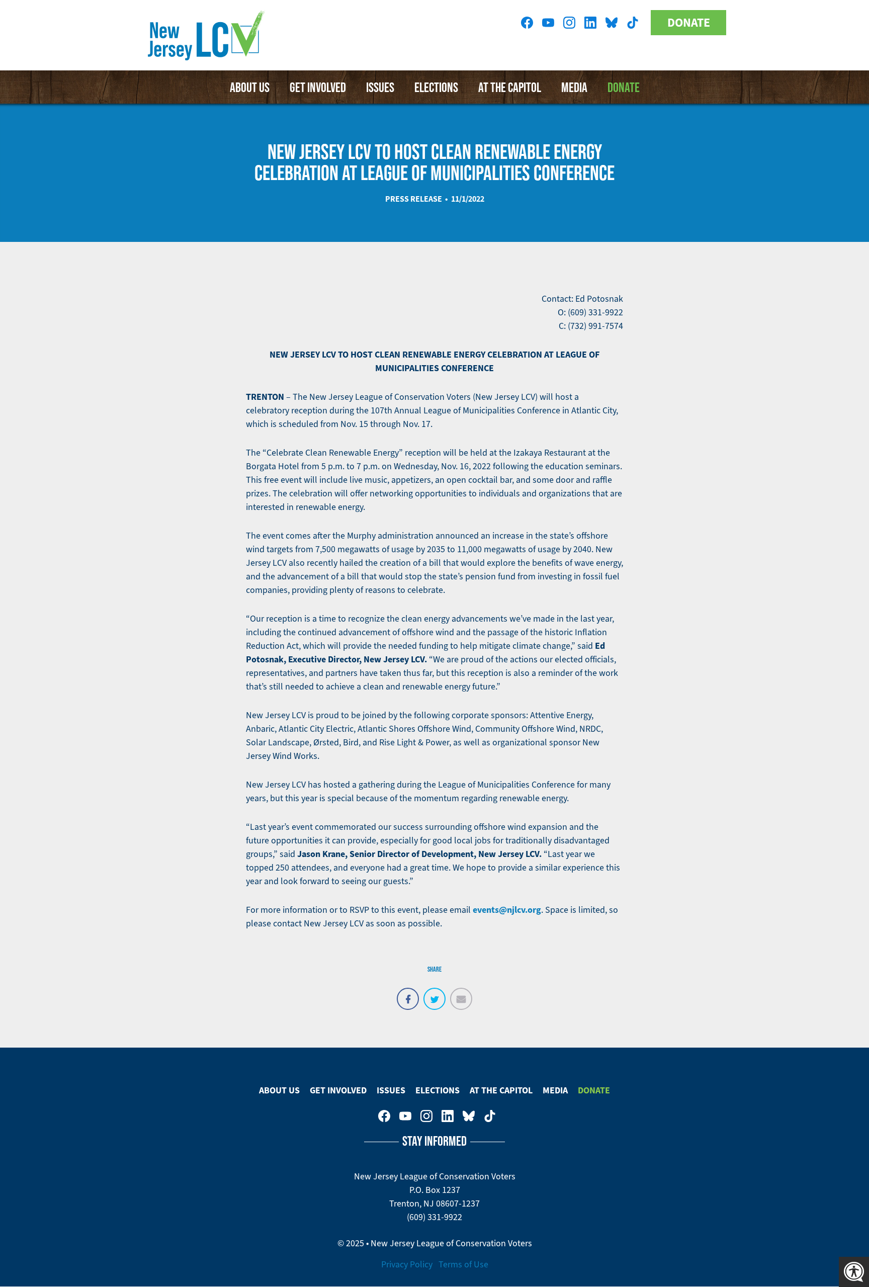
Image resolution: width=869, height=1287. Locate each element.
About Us (250, 87)
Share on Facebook (407, 993)
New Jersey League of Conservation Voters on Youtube (548, 23)
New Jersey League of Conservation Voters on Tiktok (632, 23)
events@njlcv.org (507, 910)
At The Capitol (509, 87)
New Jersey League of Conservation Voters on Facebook (527, 23)
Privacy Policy (406, 1264)
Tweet (434, 993)
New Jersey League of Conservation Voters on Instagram (569, 23)
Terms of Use (463, 1264)
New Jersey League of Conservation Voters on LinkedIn (590, 23)
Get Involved (318, 87)
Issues (380, 87)
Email (461, 993)
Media (574, 87)
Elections (436, 87)
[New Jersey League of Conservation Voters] (208, 35)
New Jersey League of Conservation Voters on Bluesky (611, 23)
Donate (688, 23)
